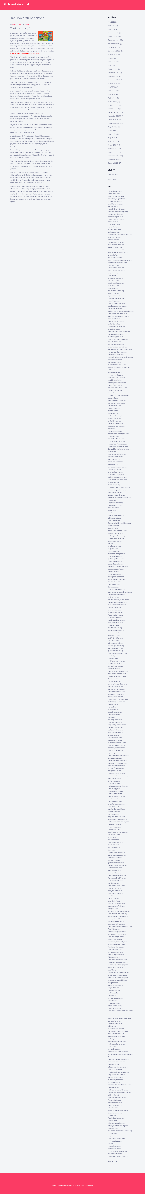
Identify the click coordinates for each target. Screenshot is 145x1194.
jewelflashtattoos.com (116, 270)
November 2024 (114, 76)
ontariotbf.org (113, 255)
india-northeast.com (115, 372)
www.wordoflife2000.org (117, 400)
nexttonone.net (113, 898)
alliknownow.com (114, 597)
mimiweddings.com (114, 1149)
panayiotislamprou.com (116, 303)
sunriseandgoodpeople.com (117, 760)
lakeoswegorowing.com (116, 1123)
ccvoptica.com (113, 983)
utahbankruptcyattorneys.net (118, 395)
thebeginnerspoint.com (116, 577)
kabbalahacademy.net (115, 457)
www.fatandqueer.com (116, 937)
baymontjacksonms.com (116, 748)
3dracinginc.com (113, 587)
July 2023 (111, 130)
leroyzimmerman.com (115, 1113)
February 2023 (113, 148)
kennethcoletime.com (116, 694)
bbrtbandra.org (113, 275)
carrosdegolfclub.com (116, 354)
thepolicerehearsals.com (116, 594)
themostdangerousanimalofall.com (120, 592)
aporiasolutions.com (115, 857)
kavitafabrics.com (114, 778)
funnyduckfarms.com (115, 1105)
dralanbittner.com (114, 421)
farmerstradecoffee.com (117, 878)
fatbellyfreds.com (114, 1039)
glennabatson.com (114, 610)
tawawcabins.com (114, 405)
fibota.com (112, 1046)
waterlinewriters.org (115, 868)
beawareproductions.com (117, 674)
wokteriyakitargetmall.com (117, 477)
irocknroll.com (113, 398)
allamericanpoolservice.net (117, 490)
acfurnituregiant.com (115, 217)
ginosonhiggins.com (115, 737)
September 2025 (114, 51)
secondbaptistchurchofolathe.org (120, 1131)
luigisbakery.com (114, 988)
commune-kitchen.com (116, 633)
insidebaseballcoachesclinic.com (119, 1085)
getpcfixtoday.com (114, 273)
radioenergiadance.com (116, 298)
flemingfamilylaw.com (116, 1118)
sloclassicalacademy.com (117, 605)
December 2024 (114, 72)
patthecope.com (114, 834)
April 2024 (111, 98)
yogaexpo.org (113, 528)
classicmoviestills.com (116, 569)
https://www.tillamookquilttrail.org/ (24, 53)
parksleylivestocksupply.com (118, 536)
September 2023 (114, 123)
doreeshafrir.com (114, 668)
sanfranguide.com (114, 582)
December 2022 (114, 156)
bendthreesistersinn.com (116, 766)
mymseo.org (112, 1133)
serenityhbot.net (114, 901)
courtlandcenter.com (115, 799)
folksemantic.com (114, 408)
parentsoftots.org (114, 873)
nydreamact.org (113, 265)
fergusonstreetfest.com (116, 1074)
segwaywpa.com (114, 860)
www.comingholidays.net (117, 579)
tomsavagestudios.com (116, 495)
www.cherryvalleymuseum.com (119, 331)
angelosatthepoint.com (116, 817)
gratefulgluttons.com (116, 559)
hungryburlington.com (115, 697)
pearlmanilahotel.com (116, 283)
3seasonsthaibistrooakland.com (119, 523)
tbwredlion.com (113, 1064)
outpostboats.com (114, 551)
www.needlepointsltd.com (117, 960)
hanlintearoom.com (115, 1103)
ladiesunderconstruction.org (118, 339)
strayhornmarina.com (115, 612)
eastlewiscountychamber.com (118, 600)
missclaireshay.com (115, 191)
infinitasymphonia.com (116, 643)
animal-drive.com (114, 847)
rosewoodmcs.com (114, 1003)
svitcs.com (112, 837)
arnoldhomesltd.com (115, 380)
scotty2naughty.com (115, 666)
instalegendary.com (115, 257)
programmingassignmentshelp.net (120, 234)
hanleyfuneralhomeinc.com (117, 444)
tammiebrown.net (114, 714)
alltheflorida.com (114, 1082)
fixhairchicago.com (114, 827)
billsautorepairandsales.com (118, 1067)
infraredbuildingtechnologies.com (120, 349)
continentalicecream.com (117, 620)
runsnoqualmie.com (115, 949)
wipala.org (111, 543)
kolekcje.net (112, 510)
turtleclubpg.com (114, 788)
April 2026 (111, 25)
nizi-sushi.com (113, 707)
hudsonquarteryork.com (116, 1044)
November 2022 (114, 159)
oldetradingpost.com (115, 337)
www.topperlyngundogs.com (118, 916)
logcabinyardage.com (115, 880)
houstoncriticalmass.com (117, 589)
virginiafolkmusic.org (115, 503)
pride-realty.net (113, 1095)
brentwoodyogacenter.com (117, 975)
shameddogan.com (114, 870)
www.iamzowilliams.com (117, 1016)
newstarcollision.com (115, 462)
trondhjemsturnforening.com (118, 1059)
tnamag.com (112, 850)
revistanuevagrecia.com (116, 661)
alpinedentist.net (114, 296)
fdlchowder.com (114, 957)
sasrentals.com (113, 464)
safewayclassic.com (115, 247)
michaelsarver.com (114, 469)
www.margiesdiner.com (116, 954)
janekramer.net (113, 704)
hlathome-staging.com (116, 474)
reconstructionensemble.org (118, 776)
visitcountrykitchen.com (116, 730)
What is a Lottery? (20, 28)
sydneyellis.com (113, 482)
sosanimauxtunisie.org (116, 291)
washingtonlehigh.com (116, 985)
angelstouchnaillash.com (117, 454)
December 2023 (114, 112)
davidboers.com (113, 883)
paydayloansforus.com (116, 242)
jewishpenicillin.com (115, 492)
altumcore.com (113, 845)
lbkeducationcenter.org (116, 515)
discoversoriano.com (115, 574)
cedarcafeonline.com (115, 214)
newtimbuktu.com (114, 227)
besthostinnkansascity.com (117, 1151)
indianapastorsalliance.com (117, 819)
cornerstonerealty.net (116, 1008)
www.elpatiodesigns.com (117, 1041)
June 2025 (111, 62)
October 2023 (113, 120)
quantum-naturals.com (116, 1069)
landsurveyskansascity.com (117, 942)
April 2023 (111, 141)
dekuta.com (112, 995)
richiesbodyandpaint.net (116, 199)
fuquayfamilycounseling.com (118, 1126)
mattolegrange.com (115, 722)
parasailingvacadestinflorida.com (119, 1092)
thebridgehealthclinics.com (117, 865)
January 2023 (112, 152)
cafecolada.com (113, 571)
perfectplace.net (114, 520)
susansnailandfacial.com (116, 906)
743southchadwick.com (116, 370)
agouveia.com (113, 1128)
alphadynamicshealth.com (117, 1097)
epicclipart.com (113, 280)
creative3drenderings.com (117, 875)
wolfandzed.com (114, 993)
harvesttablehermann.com (117, 352)
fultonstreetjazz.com (116, 321)
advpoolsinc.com (114, 814)
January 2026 (112, 36)
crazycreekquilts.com (115, 623)
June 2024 (111, 91)
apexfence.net (113, 1161)
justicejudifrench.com (115, 686)
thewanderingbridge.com (116, 689)
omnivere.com (113, 222)
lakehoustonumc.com (115, 893)
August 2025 (112, 54)
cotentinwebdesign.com (116, 334)
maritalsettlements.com (117, 743)
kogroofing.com (113, 293)
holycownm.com (114, 783)
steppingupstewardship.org (117, 980)
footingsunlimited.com (116, 947)
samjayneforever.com (115, 1077)
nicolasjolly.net (113, 640)
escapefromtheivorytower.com (119, 367)
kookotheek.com (114, 301)
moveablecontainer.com (116, 326)
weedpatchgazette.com (116, 426)
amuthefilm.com (114, 635)
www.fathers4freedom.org (117, 914)
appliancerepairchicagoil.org (117, 252)
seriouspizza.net (114, 840)
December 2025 (114, 40)
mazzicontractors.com (116, 1029)
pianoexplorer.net (114, 1021)
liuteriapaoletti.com (115, 758)
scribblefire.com (113, 525)
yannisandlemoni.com (115, 423)
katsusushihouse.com (115, 648)
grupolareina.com (114, 329)
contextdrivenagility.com (117, 676)
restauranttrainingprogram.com (119, 487)
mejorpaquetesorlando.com (118, 446)
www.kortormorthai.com (117, 934)
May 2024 (111, 94)
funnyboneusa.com (114, 771)
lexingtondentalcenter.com (117, 480)
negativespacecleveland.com (118, 755)
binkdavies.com (113, 625)
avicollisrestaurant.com (116, 804)
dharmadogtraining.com (116, 1138)
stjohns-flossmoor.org (116, 768)
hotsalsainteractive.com (116, 209)
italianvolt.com (113, 413)
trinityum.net (112, 1026)
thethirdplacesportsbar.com (118, 1031)
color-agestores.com (115, 541)
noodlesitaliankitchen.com (117, 263)
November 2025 (114, 44)
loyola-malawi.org (114, 546)
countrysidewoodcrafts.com (118, 250)
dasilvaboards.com (114, 607)
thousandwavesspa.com (116, 796)
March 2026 (112, 29)
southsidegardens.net (115, 1023)
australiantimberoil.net (116, 344)
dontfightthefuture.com (116, 377)
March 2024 (112, 101)
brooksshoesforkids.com (116, 852)
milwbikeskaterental (15, 4)
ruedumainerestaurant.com (117, 653)
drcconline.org (113, 806)
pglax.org (111, 753)
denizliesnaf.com (114, 829)
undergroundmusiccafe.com (117, 1156)
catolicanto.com (114, 513)
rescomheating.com (115, 1146)
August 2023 (112, 127)
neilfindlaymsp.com (115, 801)
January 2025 (112, 69)
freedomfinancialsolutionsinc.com (120, 926)
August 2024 (112, 83)
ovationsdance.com (115, 505)
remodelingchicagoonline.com (118, 972)
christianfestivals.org (115, 727)
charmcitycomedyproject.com (118, 671)
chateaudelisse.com (115, 308)
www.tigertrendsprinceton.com (119, 911)
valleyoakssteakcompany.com (118, 822)
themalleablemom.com (116, 691)
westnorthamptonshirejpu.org (118, 316)
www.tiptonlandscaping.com (118, 977)
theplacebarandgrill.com (116, 809)
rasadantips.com (114, 224)
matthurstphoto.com (115, 1080)
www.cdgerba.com (114, 1049)
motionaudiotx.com (115, 1141)
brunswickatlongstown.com (118, 699)
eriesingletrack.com (115, 431)
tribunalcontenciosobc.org (117, 602)
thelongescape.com (115, 720)
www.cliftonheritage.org (116, 967)
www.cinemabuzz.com (116, 998)
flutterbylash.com (114, 1100)
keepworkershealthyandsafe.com (120, 260)
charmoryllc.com (114, 584)
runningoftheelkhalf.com (117, 919)
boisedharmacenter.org (116, 538)
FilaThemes (90, 1185)
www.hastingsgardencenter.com (119, 1018)
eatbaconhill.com (114, 232)
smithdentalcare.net (115, 1154)
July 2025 (111, 58)
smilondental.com (114, 459)
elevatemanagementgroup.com (119, 1110)
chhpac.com (112, 1136)
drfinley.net (112, 1115)
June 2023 (111, 134)
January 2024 (112, 109)
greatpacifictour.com (115, 791)
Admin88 (27, 24)
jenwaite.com (113, 1108)
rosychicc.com (113, 548)
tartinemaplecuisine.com (116, 702)
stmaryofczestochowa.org (117, 684)
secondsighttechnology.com (118, 467)
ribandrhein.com (113, 508)
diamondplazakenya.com (116, 1062)
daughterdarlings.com (115, 204)
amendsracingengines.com (117, 931)
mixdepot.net (113, 1000)
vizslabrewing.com (114, 418)
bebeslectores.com (115, 342)
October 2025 (113, 47)
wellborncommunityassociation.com (121, 311)
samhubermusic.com (115, 1159)
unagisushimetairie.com (116, 268)
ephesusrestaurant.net (116, 1034)
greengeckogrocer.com (116, 472)
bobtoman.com (113, 288)
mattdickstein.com (114, 888)
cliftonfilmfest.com (115, 385)
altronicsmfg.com (114, 229)
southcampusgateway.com (117, 306)
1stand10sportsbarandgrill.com (119, 449)
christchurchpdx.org (115, 628)
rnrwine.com (112, 1120)
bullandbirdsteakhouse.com (117, 962)
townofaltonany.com (115, 750)
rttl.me (110, 1143)
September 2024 (114, 80)
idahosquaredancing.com (116, 403)
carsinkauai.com (113, 1087)
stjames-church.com (115, 663)
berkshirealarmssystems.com (118, 416)
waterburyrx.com (114, 811)
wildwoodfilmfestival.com (117, 314)
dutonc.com (112, 717)
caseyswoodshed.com (115, 824)
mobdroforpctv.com (115, 561)
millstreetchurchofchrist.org (118, 1090)
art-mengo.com (113, 709)
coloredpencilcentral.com (117, 383)
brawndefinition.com (115, 617)
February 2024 (113, 105)
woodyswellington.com (116, 1036)
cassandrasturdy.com (115, 564)
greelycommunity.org (115, 651)
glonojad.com (113, 658)
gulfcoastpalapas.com (116, 863)
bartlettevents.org (114, 324)
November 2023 (114, 116)
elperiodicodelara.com (116, 196)
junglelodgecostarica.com (117, 725)
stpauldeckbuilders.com (116, 944)
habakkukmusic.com (115, 896)
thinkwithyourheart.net (116, 393)
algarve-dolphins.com (115, 732)
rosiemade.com (113, 436)
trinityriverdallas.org (115, 518)
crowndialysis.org (114, 485)
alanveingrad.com (114, 735)
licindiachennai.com (115, 201)
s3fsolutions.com (114, 362)
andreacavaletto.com (115, 533)
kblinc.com (111, 428)
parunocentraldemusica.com (118, 1051)
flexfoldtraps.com (114, 929)
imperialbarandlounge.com (117, 388)
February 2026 (113, 33)
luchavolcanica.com (115, 781)
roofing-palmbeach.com (116, 375)
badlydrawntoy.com (115, 891)
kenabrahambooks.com (116, 630)
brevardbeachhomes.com (117, 365)
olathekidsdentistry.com (116, 441)
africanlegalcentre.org (116, 646)
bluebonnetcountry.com (116, 278)
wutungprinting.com (115, 740)
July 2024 (111, 87)
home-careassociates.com (117, 531)
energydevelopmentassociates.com (120, 357)
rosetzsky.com (113, 656)
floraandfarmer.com (115, 360)
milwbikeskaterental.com (117, 745)
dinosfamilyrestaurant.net (117, 347)
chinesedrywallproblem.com (118, 763)
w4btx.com (112, 451)
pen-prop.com (113, 908)
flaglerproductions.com (116, 615)
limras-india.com (114, 194)
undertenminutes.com (116, 219)
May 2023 (111, 138)
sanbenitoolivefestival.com (118, 566)
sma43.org (112, 970)
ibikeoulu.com (113, 679)
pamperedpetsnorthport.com (118, 434)
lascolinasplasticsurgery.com (118, 965)
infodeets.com (113, 206)
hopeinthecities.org (115, 556)
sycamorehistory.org (115, 1006)
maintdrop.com (113, 285)
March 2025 (112, 65)
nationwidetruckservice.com (118, 786)
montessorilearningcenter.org (118, 1072)
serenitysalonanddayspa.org (118, 211)
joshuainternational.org (116, 903)
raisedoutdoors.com (115, 390)
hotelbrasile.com (114, 319)
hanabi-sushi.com (114, 990)
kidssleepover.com (114, 237)
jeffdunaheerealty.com (116, 921)
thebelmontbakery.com (116, 245)
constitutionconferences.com (118, 832)
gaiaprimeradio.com (115, 712)
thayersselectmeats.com (117, 855)
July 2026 (111, 22)
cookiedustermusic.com (116, 773)
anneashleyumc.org (115, 939)
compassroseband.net (116, 842)
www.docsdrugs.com (115, 952)
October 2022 (113, 163)
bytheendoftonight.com (116, 554)
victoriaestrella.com (115, 794)
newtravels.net (113, 240)
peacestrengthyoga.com (116, 924)
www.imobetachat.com (116, 886)
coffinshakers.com (114, 681)
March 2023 (112, 145)
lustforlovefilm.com (115, 638)
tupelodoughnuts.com (116, 439)
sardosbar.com (113, 411)
